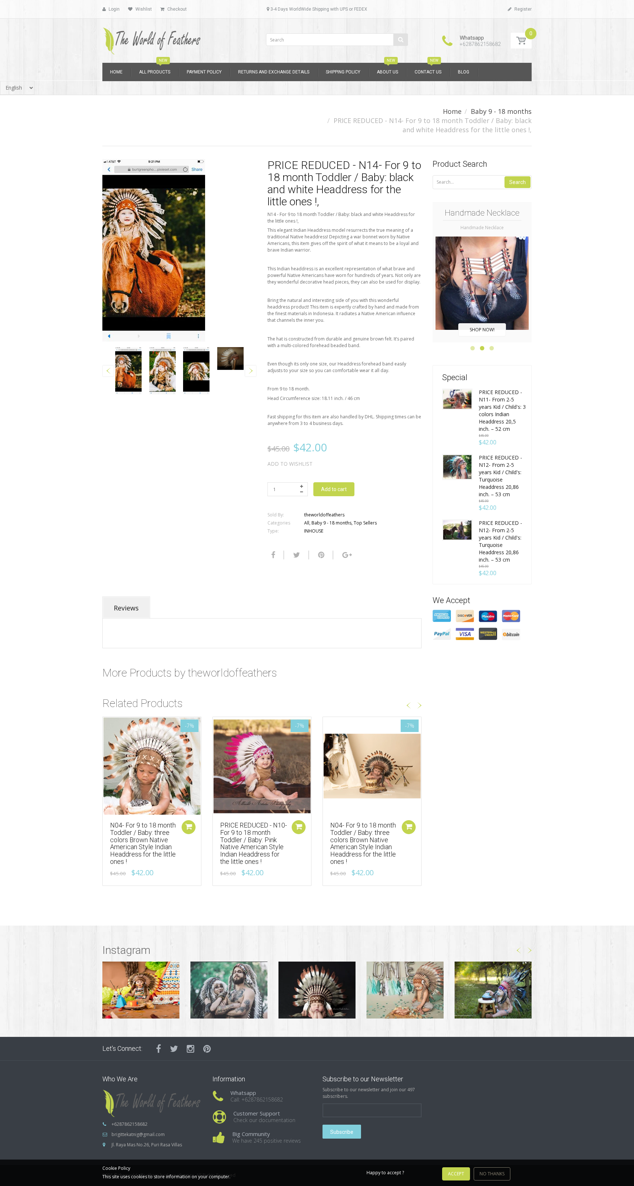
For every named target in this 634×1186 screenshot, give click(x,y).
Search (517, 182)
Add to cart (334, 489)
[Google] (346, 555)
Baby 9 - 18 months (501, 111)
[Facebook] (272, 555)
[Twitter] (295, 555)
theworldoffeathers (324, 515)
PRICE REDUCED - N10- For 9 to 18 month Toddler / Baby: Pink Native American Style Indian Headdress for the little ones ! (253, 843)
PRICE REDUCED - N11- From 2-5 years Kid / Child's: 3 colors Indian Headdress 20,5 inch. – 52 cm (502, 410)
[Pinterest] (207, 1048)
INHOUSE (313, 531)
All (306, 523)
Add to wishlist (290, 463)
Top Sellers (365, 523)
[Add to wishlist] (108, 726)
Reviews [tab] (126, 607)
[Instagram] (191, 1048)
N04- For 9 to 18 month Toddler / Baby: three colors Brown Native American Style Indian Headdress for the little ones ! (143, 843)
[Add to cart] (189, 827)
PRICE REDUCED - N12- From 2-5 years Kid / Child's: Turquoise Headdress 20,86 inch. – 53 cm (500, 476)
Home (452, 111)
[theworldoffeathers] (151, 38)
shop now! (482, 330)
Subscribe (341, 1132)
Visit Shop (141, 990)
